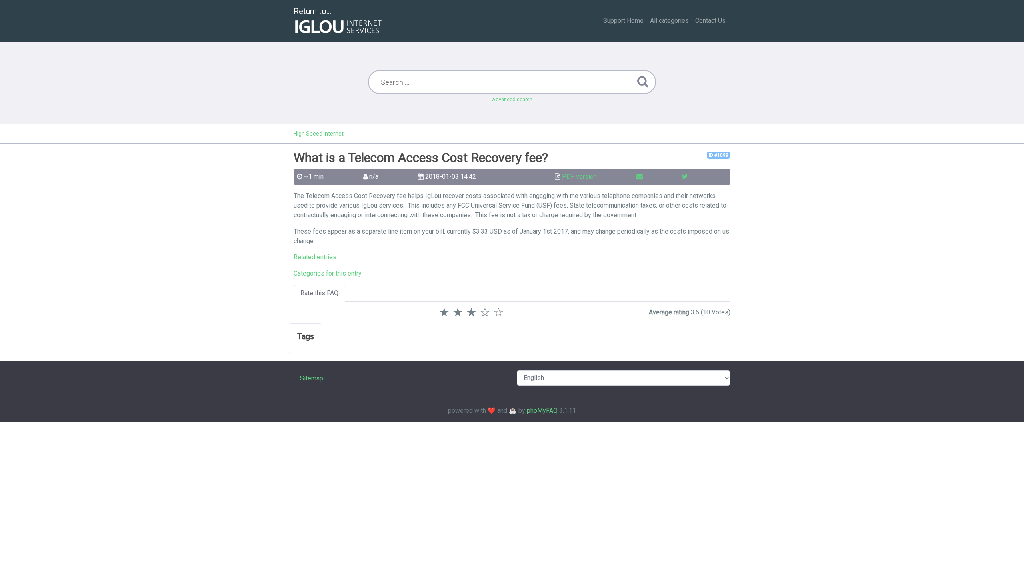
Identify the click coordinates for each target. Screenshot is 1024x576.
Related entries (315, 257)
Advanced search (512, 99)
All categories (669, 20)
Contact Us (710, 20)
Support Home (623, 20)
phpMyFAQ (542, 410)
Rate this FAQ (319, 293)
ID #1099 (718, 155)
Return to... (312, 11)
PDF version (579, 176)
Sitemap (311, 378)
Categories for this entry (328, 273)
